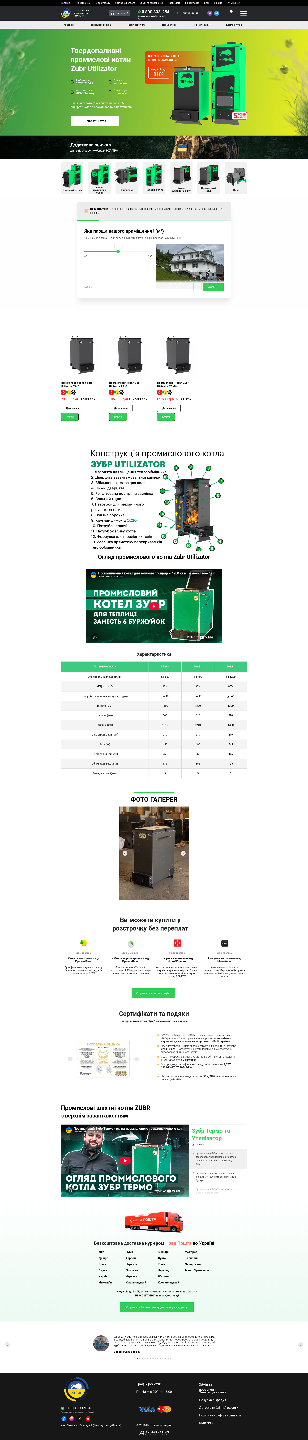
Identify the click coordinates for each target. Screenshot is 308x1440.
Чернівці (164, 1270)
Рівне (161, 1264)
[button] (177, 13)
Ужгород (191, 1252)
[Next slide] (300, 1344)
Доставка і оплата (125, 2)
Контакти (206, 1423)
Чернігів (131, 1264)
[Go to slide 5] (147, 1358)
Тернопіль (192, 1258)
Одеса (102, 1270)
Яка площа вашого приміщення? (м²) (124, 231)
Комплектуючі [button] (234, 25)
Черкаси (131, 1276)
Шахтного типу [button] (136, 25)
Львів (102, 1264)
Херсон (131, 1258)
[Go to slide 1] (137, 1358)
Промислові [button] (169, 25)
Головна (65, 2)
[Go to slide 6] (150, 1358)
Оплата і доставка (212, 1392)
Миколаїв (105, 1282)
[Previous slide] (7, 1344)
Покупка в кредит (212, 1400)
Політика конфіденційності (220, 1415)
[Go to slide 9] (157, 1358)
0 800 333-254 (155, 11)
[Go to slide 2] (139, 1358)
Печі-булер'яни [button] (201, 25)
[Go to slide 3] (142, 1358)
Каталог (120, 13)
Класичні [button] (69, 25)
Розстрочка (83, 2)
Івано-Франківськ (197, 1270)
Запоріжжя (193, 1264)
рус (238, 2)
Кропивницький (168, 1282)
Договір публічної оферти (218, 1408)
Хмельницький (136, 1282)
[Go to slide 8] (155, 1358)
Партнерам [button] (174, 2)
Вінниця (163, 1252)
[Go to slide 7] (152, 1358)
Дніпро (103, 1258)
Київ (101, 1252)
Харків (102, 1276)
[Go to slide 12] (165, 1358)
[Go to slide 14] (170, 1358)
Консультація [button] (189, 13)
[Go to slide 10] (160, 1358)
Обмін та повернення (151, 2)
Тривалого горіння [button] (101, 25)
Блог (206, 2)
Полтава (132, 1270)
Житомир (164, 1276)
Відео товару (103, 2)
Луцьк (162, 1258)
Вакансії (218, 2)
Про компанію (191, 2)
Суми (129, 1252)
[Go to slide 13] (168, 1358)
